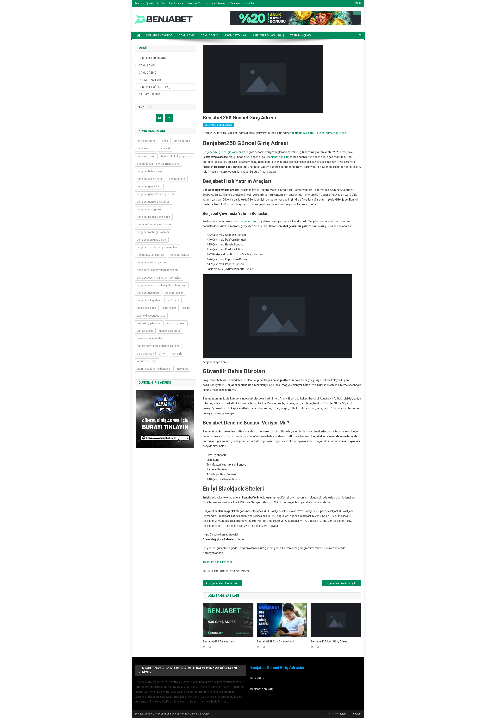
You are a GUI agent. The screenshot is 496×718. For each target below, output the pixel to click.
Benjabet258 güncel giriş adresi (222, 152)
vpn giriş (177, 353)
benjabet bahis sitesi (149, 171)
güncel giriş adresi (170, 330)
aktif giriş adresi (146, 140)
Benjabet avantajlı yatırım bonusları (158, 163)
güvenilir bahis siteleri (150, 338)
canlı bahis (173, 300)
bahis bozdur (182, 140)
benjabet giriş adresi (149, 186)
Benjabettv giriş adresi (150, 254)
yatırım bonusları (147, 361)
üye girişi (182, 368)
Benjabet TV (194, 3)
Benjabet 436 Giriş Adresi (219, 641)
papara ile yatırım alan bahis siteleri (158, 345)
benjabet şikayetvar (149, 300)
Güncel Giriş (257, 678)
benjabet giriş (177, 178)
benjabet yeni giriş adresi (152, 262)
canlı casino (169, 307)
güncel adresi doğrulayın (332, 132)
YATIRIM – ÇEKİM (300, 35)
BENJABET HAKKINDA (159, 35)
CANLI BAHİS (187, 35)
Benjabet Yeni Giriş (261, 688)
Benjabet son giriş (278, 156)
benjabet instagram (149, 209)
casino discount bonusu (151, 315)
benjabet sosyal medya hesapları (157, 247)
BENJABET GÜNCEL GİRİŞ (268, 35)
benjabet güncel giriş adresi (153, 201)
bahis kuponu (145, 148)
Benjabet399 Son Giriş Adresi (275, 641)
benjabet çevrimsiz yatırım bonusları (159, 277)
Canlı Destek (219, 3)
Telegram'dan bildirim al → (219, 561)
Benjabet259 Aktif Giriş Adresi (343, 583)
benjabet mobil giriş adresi (153, 232)
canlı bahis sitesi (147, 307)
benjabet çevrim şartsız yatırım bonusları (161, 285)
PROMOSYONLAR (236, 35)
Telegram (235, 3)
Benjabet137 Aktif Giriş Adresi (329, 641)
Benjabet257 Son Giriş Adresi (225, 583)
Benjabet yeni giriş (251, 221)
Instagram (340, 713)
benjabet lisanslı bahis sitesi (153, 216)
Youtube (249, 3)
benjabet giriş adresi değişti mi (155, 194)
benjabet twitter (179, 254)
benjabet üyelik (174, 292)
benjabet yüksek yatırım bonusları (157, 269)
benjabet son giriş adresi (151, 239)
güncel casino (145, 330)
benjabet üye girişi (148, 292)
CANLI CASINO (210, 35)
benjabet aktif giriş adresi (176, 156)
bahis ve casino (146, 156)
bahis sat (164, 148)
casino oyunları (176, 323)
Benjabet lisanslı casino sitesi (154, 224)
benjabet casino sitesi (150, 178)
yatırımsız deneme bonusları (154, 368)
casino (186, 307)
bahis (165, 140)
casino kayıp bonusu (149, 323)
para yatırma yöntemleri (151, 353)
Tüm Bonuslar (176, 3)
